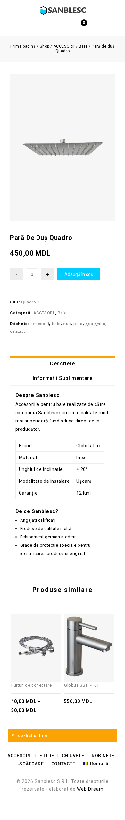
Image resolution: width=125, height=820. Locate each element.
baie (56, 323)
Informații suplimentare (63, 378)
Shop (44, 46)
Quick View (31, 629)
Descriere (62, 364)
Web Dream (90, 789)
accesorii (39, 323)
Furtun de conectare (104, 241)
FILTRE (46, 755)
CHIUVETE (73, 755)
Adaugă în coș (78, 274)
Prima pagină (23, 46)
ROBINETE (103, 755)
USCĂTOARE (30, 763)
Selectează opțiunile (41, 629)
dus (67, 323)
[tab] (62, 363)
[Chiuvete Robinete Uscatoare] (62, 10)
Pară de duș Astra (111, 241)
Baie (83, 46)
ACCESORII (64, 46)
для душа (95, 323)
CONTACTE (63, 763)
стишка (18, 331)
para (77, 323)
